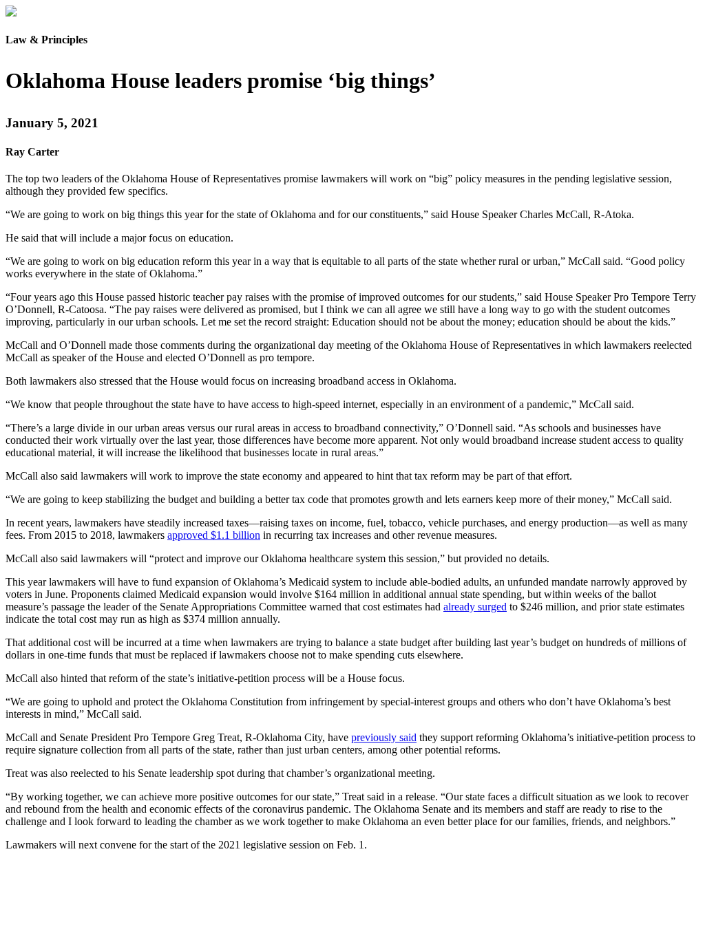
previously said (384, 737)
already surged (475, 606)
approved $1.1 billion (213, 535)
